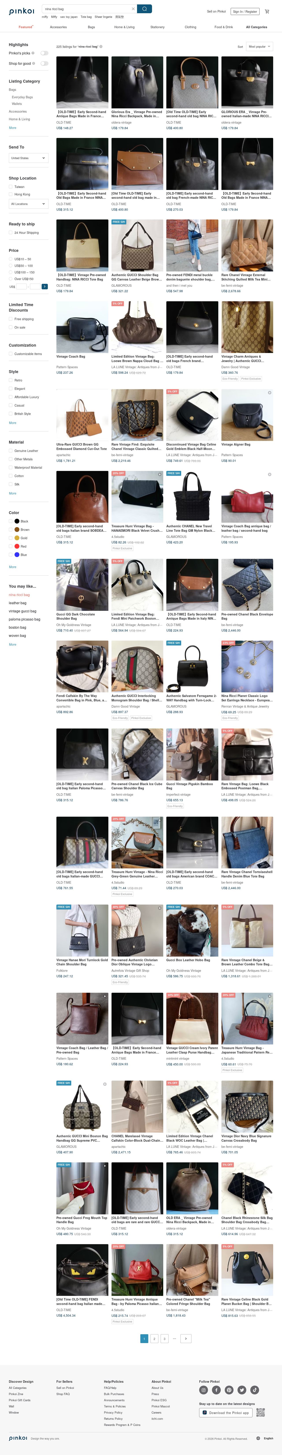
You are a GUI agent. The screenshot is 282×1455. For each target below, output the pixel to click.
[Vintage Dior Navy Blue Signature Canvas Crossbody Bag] (247, 1107)
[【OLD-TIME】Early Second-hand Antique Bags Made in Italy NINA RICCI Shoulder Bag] (192, 585)
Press (155, 1394)
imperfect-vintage (178, 794)
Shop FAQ (63, 1394)
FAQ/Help (110, 1387)
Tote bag (86, 17)
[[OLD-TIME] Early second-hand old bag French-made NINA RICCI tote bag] (192, 164)
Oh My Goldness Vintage (73, 624)
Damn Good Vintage (235, 367)
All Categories (18, 1387)
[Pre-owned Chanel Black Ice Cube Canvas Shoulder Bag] (137, 754)
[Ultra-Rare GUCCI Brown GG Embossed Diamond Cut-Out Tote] (82, 415)
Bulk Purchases (114, 1394)
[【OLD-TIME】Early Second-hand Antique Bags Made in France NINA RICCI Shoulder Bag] (82, 82)
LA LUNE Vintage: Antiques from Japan (138, 367)
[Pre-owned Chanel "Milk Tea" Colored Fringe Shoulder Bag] (192, 1270)
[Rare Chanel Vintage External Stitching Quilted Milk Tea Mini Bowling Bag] (247, 245)
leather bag (17, 602)
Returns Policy (113, 1418)
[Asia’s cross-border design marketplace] (21, 11)
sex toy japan (69, 17)
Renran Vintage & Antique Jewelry (245, 706)
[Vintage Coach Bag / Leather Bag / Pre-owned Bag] (82, 1019)
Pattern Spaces (67, 367)
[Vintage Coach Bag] (82, 327)
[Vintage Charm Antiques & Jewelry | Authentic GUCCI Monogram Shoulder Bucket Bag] (247, 327)
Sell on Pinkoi (216, 11)
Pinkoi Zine (16, 1394)
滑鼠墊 (119, 17)
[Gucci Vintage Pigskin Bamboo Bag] (192, 754)
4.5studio (117, 536)
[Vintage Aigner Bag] (247, 415)
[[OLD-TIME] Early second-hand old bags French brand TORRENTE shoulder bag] (192, 327)
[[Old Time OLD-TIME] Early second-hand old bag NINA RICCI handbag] (192, 82)
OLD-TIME (63, 122)
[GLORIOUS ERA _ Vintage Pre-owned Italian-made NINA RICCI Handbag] (247, 82)
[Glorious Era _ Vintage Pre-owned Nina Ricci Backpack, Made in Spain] (137, 82)
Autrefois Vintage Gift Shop (130, 970)
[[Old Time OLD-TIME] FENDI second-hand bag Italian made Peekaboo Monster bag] (82, 1270)
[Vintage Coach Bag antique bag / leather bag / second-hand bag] (247, 497)
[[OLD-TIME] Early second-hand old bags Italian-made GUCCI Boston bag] (82, 843)
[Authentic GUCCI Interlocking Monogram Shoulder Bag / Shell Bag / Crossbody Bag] (137, 667)
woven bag (17, 635)
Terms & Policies (115, 1406)
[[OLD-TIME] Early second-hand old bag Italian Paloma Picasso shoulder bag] (82, 754)
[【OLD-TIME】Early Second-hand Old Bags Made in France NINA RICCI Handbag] (82, 164)
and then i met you (179, 285)
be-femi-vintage (232, 285)
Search (144, 8)
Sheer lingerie (103, 17)
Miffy (54, 17)
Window (14, 1412)
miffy (45, 17)
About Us (157, 1387)
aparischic (63, 455)
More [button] (12, 127)
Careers (156, 1412)
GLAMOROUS (121, 285)
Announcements (114, 1400)
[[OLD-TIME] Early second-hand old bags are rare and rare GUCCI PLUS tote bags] (137, 1188)
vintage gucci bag (22, 610)
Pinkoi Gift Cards (20, 1400)
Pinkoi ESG (159, 1400)
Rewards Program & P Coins (122, 1424)
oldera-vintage (121, 122)
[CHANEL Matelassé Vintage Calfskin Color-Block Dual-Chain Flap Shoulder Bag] (137, 1107)
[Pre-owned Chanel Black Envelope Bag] (247, 585)
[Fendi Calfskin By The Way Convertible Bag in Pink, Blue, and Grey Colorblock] (82, 667)
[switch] (28, 53)
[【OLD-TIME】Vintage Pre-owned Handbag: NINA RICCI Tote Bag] (82, 245)
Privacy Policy (113, 1412)
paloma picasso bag (24, 619)
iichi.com (157, 1418)
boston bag (17, 627)
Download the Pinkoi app (228, 1412)
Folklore (62, 970)
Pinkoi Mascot (161, 1406)
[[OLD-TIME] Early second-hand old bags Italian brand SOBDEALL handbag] (82, 497)
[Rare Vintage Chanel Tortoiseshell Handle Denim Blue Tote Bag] (247, 843)
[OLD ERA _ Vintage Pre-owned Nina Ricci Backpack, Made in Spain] (192, 1188)
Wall (11, 1406)
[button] (45, 286)
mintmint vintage (177, 1058)
